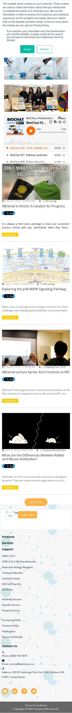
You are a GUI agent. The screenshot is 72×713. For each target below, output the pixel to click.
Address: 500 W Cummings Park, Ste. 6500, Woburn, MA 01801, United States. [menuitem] (33, 675)
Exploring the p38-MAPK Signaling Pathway (34, 289)
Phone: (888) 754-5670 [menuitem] (14, 655)
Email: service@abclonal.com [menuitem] (18, 664)
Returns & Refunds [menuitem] (12, 637)
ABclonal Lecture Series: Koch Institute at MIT (36, 372)
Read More (10, 234)
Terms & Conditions (36, 705)
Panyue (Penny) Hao (54, 450)
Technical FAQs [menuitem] (10, 625)
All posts (36, 502)
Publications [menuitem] (8, 631)
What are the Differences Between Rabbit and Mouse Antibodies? (33, 457)
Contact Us (9, 646)
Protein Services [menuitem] (11, 610)
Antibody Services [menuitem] (12, 599)
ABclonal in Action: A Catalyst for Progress (33, 206)
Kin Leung (51, 201)
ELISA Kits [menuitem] (7, 589)
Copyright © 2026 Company (29, 709)
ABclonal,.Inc (52, 709)
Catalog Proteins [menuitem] (11, 578)
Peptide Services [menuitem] (11, 605)
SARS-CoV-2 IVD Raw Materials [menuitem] (19, 561)
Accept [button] (27, 49)
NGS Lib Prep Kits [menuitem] (11, 584)
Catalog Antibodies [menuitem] (12, 572)
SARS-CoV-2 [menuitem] (8, 556)
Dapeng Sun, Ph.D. (55, 367)
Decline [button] (44, 49)
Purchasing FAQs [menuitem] (11, 620)
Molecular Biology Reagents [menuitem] (17, 567)
